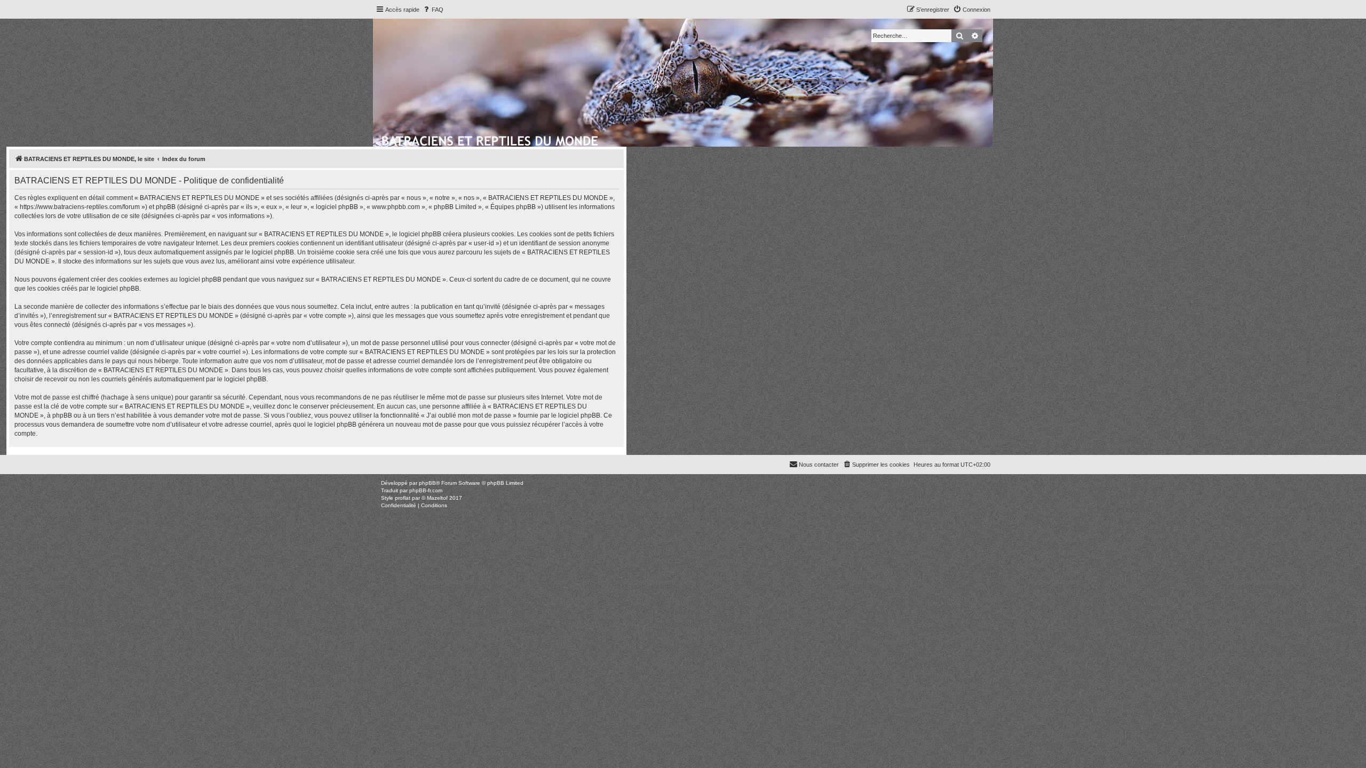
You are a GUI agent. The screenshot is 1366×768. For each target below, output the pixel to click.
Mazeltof (437, 498)
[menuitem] (432, 9)
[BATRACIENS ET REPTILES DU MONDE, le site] (491, 139)
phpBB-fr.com (425, 490)
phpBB (427, 483)
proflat (402, 498)
